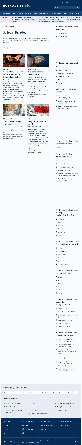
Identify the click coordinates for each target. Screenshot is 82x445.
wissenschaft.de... (8, 138)
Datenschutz (24, 440)
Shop (63, 3)
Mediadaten (62, 440)
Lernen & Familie (17, 13)
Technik (53, 13)
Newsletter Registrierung (32, 442)
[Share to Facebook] (7, 48)
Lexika (77, 13)
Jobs (67, 3)
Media (71, 3)
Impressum (17, 440)
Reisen (35, 13)
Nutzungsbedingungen (19, 442)
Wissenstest (6, 13)
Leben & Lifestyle (62, 13)
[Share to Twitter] (10, 48)
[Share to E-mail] (4, 48)
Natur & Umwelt (44, 13)
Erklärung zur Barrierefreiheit (50, 440)
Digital (72, 13)
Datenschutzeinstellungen (35, 440)
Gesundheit (28, 13)
